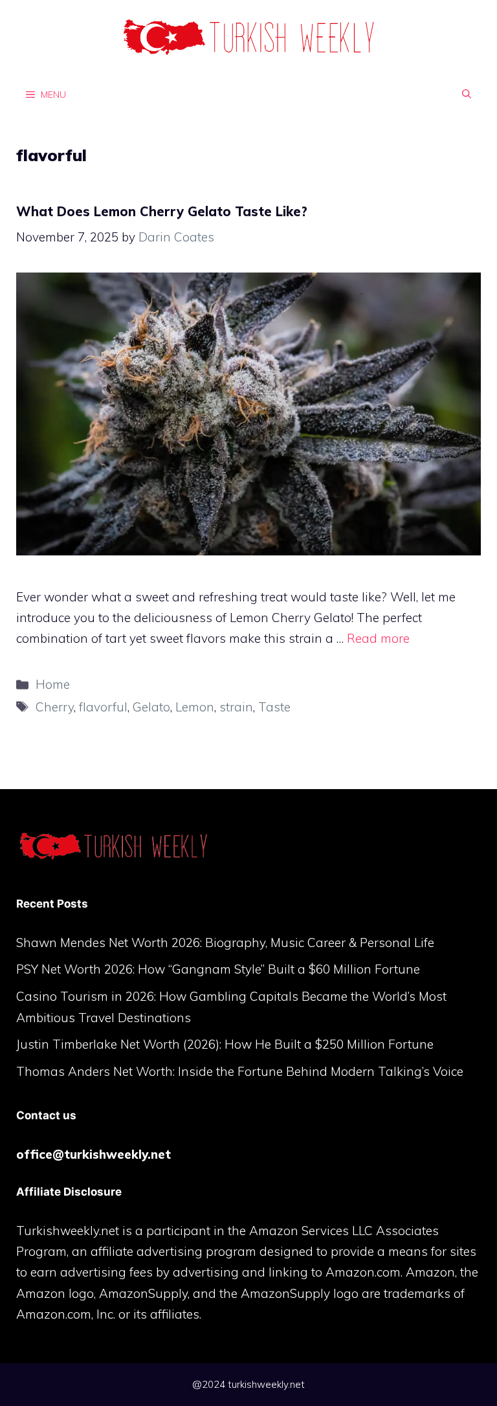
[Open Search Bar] (466, 93)
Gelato (151, 707)
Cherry (55, 707)
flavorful (103, 707)
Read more (378, 638)
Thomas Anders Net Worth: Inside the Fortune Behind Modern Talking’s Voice (239, 1071)
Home (53, 684)
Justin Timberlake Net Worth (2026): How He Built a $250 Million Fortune (225, 1044)
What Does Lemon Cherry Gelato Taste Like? (161, 211)
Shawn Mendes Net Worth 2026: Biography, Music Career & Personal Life (225, 942)
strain (236, 707)
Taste (274, 707)
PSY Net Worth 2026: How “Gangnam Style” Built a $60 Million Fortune (218, 969)
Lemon (194, 707)
